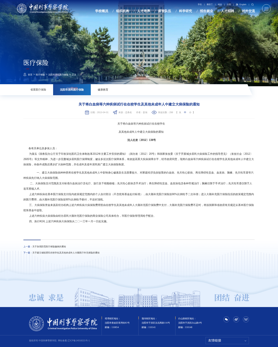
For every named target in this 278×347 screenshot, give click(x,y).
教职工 (210, 4)
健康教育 (103, 89)
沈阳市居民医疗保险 (58, 74)
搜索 (252, 4)
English (243, 4)
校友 (220, 4)
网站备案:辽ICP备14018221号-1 (74, 340)
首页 (30, 74)
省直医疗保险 (38, 89)
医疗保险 (40, 74)
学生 (200, 4)
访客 (229, 4)
